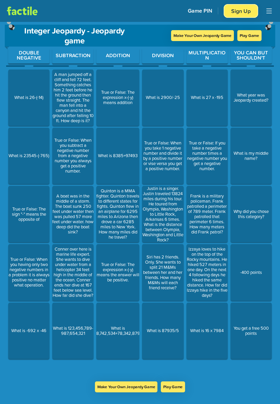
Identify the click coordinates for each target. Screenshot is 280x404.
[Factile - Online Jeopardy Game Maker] (22, 11)
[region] (140, 201)
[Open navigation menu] (269, 10)
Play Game (249, 35)
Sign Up (241, 11)
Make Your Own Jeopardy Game (202, 35)
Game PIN (200, 11)
